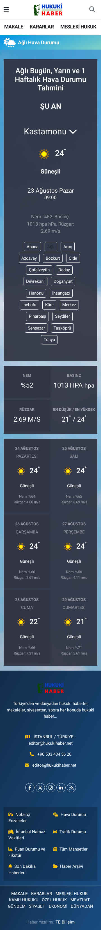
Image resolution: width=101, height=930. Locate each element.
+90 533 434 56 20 (54, 754)
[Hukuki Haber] (48, 9)
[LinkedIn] (61, 787)
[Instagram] (50, 787)
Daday (64, 269)
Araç (67, 246)
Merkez (69, 304)
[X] (40, 787)
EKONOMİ (58, 906)
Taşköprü (62, 328)
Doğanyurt (63, 281)
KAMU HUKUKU (23, 899)
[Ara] (92, 10)
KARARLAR (42, 27)
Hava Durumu (73, 814)
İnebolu (29, 304)
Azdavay (29, 258)
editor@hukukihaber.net (54, 765)
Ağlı (50, 246)
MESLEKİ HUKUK (78, 27)
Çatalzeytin (39, 269)
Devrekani (35, 281)
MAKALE (13, 27)
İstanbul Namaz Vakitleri (26, 834)
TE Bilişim (65, 922)
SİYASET (37, 906)
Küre (49, 304)
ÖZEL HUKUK (54, 899)
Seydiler (62, 316)
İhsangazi (61, 293)
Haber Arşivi (71, 866)
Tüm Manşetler (73, 849)
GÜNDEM (17, 906)
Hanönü (36, 293)
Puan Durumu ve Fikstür (26, 852)
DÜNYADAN (82, 906)
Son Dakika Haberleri (22, 869)
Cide (73, 258)
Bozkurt (53, 258)
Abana (32, 246)
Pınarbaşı (37, 316)
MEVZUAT (80, 899)
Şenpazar (36, 328)
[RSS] (71, 787)
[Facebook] (30, 787)
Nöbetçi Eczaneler (19, 817)
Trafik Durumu (72, 831)
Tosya (49, 339)
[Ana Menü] (6, 9)
